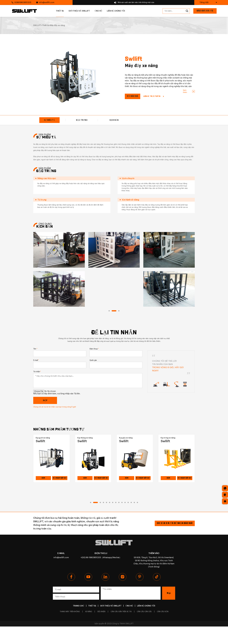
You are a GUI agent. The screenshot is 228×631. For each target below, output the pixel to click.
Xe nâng (88, 611)
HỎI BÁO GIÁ (132, 96)
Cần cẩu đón (162, 611)
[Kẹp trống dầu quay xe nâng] (176, 459)
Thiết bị (60, 11)
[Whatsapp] (225, 488)
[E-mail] (225, 501)
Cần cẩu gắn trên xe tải (121, 611)
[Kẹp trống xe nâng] (135, 459)
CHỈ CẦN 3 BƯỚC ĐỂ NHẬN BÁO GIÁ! (175, 523)
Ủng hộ (98, 11)
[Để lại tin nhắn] (225, 495)
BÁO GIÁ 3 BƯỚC (205, 10)
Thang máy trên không (70, 611)
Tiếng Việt (204, 2)
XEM (43, 478)
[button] (109, 310)
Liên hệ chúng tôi (116, 11)
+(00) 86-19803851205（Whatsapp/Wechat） (101, 557)
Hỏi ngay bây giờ (60, 478)
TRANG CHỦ (78, 606)
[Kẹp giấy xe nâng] (93, 459)
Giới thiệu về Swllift (79, 11)
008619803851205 (22, 2)
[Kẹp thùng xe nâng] (51, 459)
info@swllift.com (46, 2)
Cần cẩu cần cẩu (144, 611)
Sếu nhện (101, 611)
